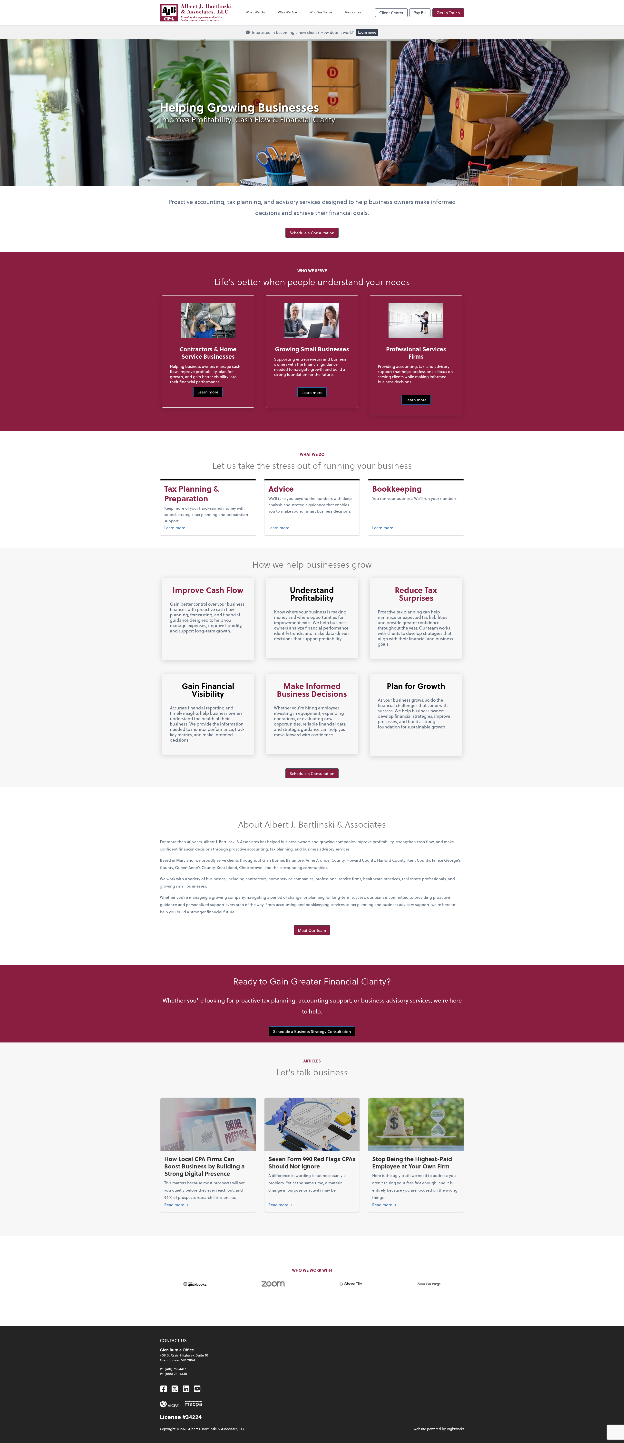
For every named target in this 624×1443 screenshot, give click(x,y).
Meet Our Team (312, 930)
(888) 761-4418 (176, 1373)
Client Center (391, 12)
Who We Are (287, 12)
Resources (353, 12)
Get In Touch (448, 12)
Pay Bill (420, 12)
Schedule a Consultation (312, 233)
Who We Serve (321, 12)
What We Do (255, 12)
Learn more (367, 32)
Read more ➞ (208, 1204)
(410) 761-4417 (175, 1368)
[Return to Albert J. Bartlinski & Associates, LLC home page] (196, 12)
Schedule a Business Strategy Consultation (312, 1031)
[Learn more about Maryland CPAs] (193, 1404)
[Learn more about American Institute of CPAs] (169, 1404)
